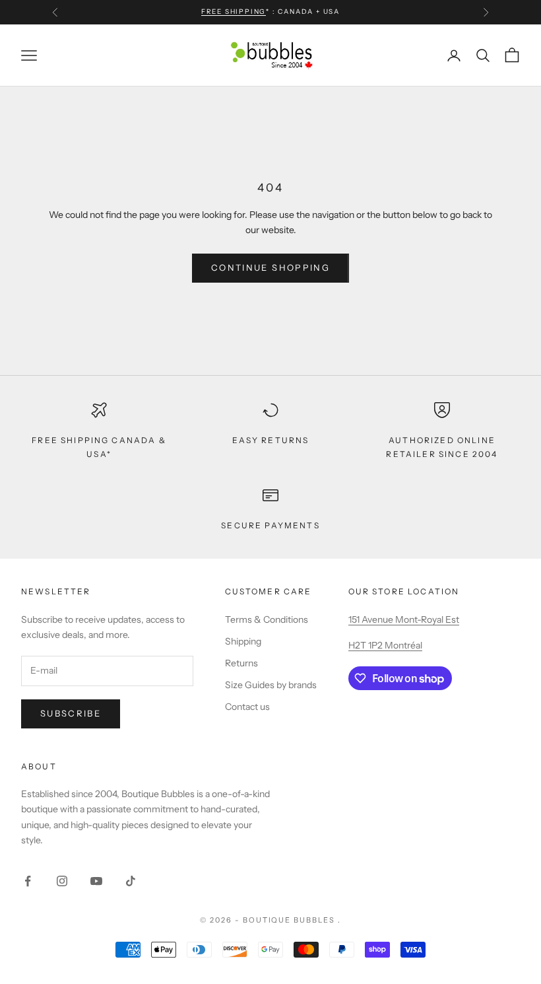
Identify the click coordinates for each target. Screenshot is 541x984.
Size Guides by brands (271, 685)
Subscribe (70, 713)
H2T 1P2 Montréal (385, 645)
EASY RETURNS (270, 440)
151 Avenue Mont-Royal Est (403, 619)
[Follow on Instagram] (62, 881)
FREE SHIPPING (233, 11)
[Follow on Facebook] (27, 881)
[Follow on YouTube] (96, 881)
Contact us (247, 707)
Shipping (243, 641)
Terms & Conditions (266, 619)
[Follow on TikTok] (130, 881)
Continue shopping (270, 267)
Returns (241, 663)
